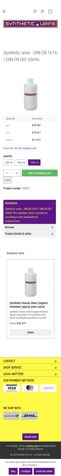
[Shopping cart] (50, 11)
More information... (30, 465)
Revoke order (30, 436)
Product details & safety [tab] (18, 233)
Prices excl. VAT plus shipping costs (19, 148)
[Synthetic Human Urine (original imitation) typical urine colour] (30, 281)
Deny (13, 471)
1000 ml (34, 162)
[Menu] (4, 11)
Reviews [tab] (9, 227)
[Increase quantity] (17, 173)
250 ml (9, 162)
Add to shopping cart (39, 173)
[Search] (35, 11)
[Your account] (42, 11)
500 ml (21, 162)
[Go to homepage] (30, 24)
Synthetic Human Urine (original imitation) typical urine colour (29, 304)
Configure (25, 471)
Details (30, 332)
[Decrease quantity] (7, 173)
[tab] (29, 212)
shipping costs (32, 445)
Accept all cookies (44, 471)
